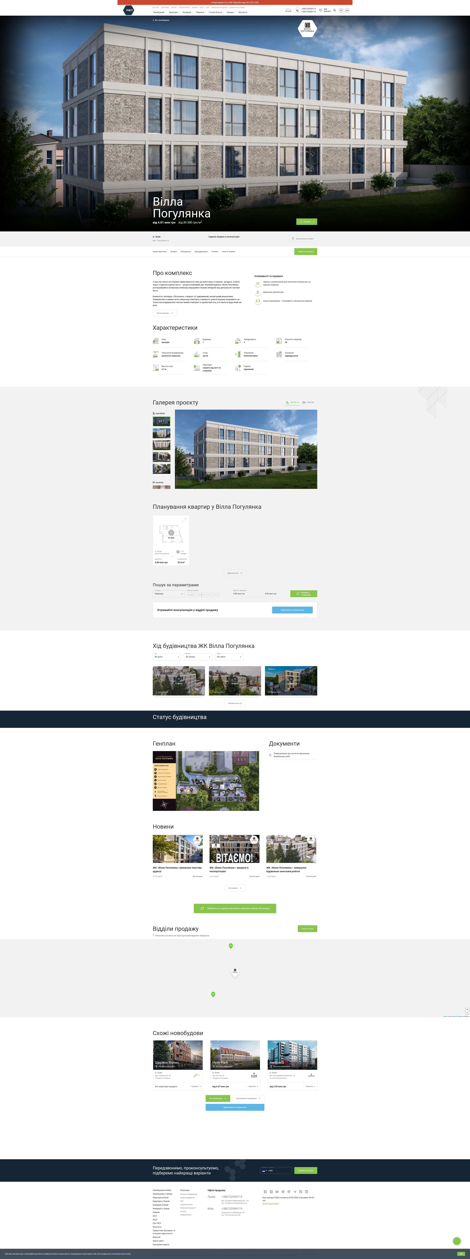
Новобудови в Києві (162, 1190)
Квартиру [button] (159, 594)
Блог (155, 1216)
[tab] (292, 402)
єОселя (183, 1211)
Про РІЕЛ (157, 1223)
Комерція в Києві (160, 1205)
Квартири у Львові (161, 1201)
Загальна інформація (188, 1194)
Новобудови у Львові (162, 1194)
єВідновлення (185, 1215)
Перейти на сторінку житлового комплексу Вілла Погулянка (238, 908)
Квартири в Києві (161, 1197)
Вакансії (156, 1237)
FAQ (181, 1201)
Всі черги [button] (221, 657)
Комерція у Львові (161, 1208)
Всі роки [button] (158, 657)
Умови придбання (187, 1198)
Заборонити (240, 14)
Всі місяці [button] (190, 657)
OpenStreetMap (457, 1016)
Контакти (157, 1227)
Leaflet (445, 1016)
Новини (156, 1212)
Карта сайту (158, 1241)
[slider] (235, 596)
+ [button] (467, 1009)
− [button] (467, 1012)
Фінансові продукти (188, 1208)
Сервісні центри (186, 1204)
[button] (171, 531)
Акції (155, 1219)
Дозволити (253, 14)
